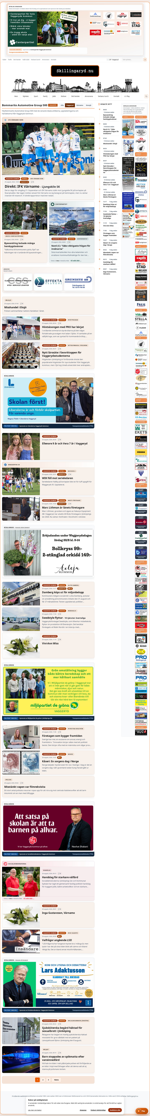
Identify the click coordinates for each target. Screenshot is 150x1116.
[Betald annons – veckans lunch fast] (141, 127)
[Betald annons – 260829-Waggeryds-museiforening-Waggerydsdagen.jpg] (128, 200)
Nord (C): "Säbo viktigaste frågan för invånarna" (111, 131)
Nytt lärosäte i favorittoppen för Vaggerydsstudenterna (111, 169)
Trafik (10, 60)
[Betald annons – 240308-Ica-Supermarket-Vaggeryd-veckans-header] (122, 15)
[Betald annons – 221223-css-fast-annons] (18, 282)
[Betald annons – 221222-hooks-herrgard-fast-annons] (141, 132)
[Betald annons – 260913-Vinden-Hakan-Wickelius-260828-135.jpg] (128, 183)
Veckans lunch (35, 60)
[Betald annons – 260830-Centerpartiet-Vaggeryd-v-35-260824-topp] (47, 29)
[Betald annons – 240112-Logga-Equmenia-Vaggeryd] (141, 383)
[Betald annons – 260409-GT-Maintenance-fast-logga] (109, 24)
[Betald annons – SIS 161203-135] (141, 574)
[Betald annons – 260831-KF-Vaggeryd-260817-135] (128, 219)
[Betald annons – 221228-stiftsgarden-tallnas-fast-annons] (109, 16)
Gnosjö (88, 105)
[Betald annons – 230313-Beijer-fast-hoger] (141, 271)
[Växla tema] (146, 96)
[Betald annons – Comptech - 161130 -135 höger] (141, 445)
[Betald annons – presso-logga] (141, 453)
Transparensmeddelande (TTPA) (18, 52)
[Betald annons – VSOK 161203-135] (141, 619)
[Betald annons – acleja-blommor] (141, 252)
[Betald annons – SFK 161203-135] (141, 612)
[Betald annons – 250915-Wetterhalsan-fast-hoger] (136, 32)
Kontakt (53, 60)
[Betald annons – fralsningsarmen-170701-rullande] (141, 371)
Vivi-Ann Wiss (108, 226)
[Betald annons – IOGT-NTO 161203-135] (141, 690)
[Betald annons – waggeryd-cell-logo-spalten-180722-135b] (141, 427)
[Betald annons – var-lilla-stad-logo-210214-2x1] (136, 24)
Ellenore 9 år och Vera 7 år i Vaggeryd (110, 183)
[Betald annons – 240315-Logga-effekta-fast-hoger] (48, 282)
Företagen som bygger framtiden (110, 234)
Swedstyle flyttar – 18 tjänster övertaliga (110, 216)
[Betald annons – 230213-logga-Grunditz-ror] (78, 282)
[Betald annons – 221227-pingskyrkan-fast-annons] (141, 378)
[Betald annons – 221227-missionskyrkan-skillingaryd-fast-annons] (141, 350)
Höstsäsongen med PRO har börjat (110, 155)
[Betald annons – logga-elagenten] (95, 32)
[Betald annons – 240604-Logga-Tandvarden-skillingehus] (141, 239)
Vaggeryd (70, 105)
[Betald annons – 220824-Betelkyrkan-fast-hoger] (141, 355)
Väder (4, 60)
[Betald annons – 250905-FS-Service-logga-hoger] (122, 24)
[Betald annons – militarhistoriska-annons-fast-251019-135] (141, 703)
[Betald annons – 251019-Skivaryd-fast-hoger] (141, 696)
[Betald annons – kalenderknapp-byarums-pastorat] (109, 32)
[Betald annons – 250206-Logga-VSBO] (141, 314)
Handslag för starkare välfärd (109, 263)
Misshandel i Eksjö (110, 144)
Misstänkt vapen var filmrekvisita (111, 253)
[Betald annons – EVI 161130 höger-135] (141, 439)
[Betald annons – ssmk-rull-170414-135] (141, 581)
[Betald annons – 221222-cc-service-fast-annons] (141, 418)
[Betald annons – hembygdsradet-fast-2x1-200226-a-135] (141, 665)
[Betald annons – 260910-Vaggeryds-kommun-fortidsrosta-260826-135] (128, 232)
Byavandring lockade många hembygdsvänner (110, 117)
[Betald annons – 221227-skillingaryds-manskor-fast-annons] (141, 646)
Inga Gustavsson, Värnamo (109, 273)
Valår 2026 (26, 60)
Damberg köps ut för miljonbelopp (110, 205)
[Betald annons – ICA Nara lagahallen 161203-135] (141, 122)
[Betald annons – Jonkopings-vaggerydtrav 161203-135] (141, 587)
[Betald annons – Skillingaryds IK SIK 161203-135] (141, 625)
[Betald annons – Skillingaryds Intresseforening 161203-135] (141, 709)
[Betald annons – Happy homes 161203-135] (141, 277)
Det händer (17, 60)
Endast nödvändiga (98, 1110)
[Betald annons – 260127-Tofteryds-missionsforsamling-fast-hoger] (141, 395)
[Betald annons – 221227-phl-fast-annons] (122, 31)
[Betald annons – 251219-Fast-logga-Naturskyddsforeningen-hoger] (141, 684)
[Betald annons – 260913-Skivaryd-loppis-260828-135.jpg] (128, 165)
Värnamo (79, 105)
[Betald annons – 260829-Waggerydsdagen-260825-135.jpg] (128, 147)
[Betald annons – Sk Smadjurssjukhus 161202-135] (141, 227)
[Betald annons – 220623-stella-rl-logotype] (141, 319)
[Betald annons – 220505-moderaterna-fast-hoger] (141, 552)
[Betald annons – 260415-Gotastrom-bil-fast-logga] (136, 15)
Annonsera (45, 60)
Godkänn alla (115, 1110)
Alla (62, 105)
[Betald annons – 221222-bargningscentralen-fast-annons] (141, 412)
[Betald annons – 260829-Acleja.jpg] (128, 127)
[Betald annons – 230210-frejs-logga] (141, 305)
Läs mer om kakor (35, 1110)
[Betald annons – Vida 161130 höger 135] (141, 480)
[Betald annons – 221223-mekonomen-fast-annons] (141, 406)
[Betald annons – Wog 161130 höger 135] (141, 473)
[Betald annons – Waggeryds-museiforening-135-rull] (141, 716)
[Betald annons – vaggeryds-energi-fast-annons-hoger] (141, 732)
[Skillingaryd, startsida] (75, 71)
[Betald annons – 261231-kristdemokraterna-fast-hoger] (141, 495)
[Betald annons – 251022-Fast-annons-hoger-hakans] (141, 222)
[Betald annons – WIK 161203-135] (141, 600)
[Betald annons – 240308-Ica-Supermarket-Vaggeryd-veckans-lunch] (141, 140)
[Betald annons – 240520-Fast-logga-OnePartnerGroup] (95, 15)
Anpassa (83, 1110)
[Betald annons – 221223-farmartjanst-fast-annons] (141, 179)
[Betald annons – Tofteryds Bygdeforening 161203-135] (141, 723)
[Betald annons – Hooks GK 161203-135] (141, 594)
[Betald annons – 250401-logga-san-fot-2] (141, 169)
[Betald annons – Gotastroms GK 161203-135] (141, 606)
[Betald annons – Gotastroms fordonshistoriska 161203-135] (141, 652)
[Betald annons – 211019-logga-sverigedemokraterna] (141, 508)
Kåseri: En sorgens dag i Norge (110, 244)
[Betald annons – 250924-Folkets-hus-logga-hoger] (141, 295)
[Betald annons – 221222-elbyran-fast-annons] (141, 206)
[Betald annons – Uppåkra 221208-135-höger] (141, 433)
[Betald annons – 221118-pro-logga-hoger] (141, 678)
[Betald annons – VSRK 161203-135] (141, 569)
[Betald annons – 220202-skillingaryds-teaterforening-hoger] (141, 638)
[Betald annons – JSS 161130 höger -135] (141, 467)
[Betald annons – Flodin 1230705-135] (141, 328)
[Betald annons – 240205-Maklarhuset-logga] (141, 323)
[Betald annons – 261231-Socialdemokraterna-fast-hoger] (141, 522)
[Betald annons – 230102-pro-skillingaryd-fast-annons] (141, 658)
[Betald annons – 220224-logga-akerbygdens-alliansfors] (141, 388)
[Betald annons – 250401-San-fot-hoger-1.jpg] (141, 234)
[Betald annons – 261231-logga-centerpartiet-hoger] (141, 537)
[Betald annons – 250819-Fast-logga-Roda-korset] (141, 283)
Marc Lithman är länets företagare (109, 196)
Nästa (56, 1080)
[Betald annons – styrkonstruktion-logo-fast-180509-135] (141, 460)
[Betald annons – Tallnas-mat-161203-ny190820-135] (141, 148)
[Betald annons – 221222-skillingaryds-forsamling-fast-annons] (95, 23)
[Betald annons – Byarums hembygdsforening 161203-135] (141, 672)
